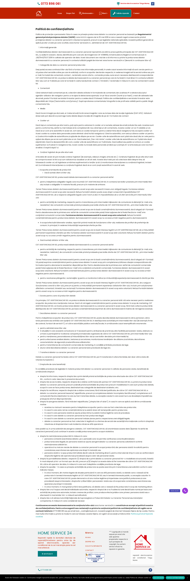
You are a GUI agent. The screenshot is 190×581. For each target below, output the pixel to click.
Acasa (88, 537)
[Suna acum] (185, 491)
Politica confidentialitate (175, 577)
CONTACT (89, 550)
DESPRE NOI (90, 542)
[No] (187, 578)
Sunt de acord (158, 577)
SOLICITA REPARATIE (93, 546)
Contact (47, 554)
